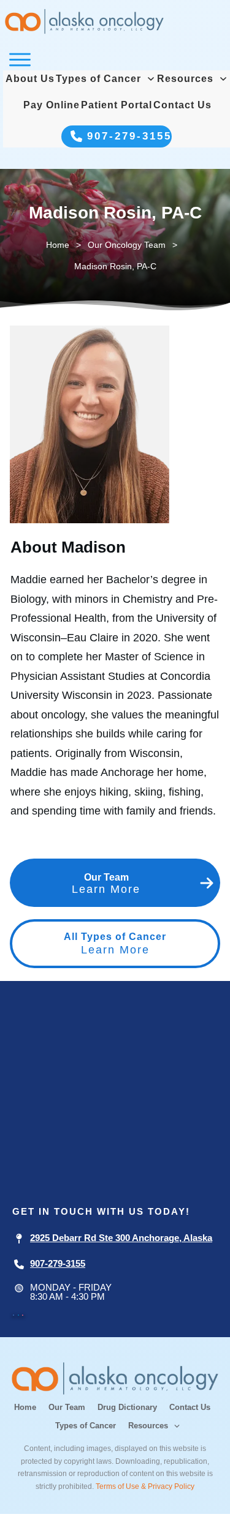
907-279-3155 (57, 1263)
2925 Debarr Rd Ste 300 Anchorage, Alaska (121, 1237)
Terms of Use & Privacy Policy (145, 1486)
